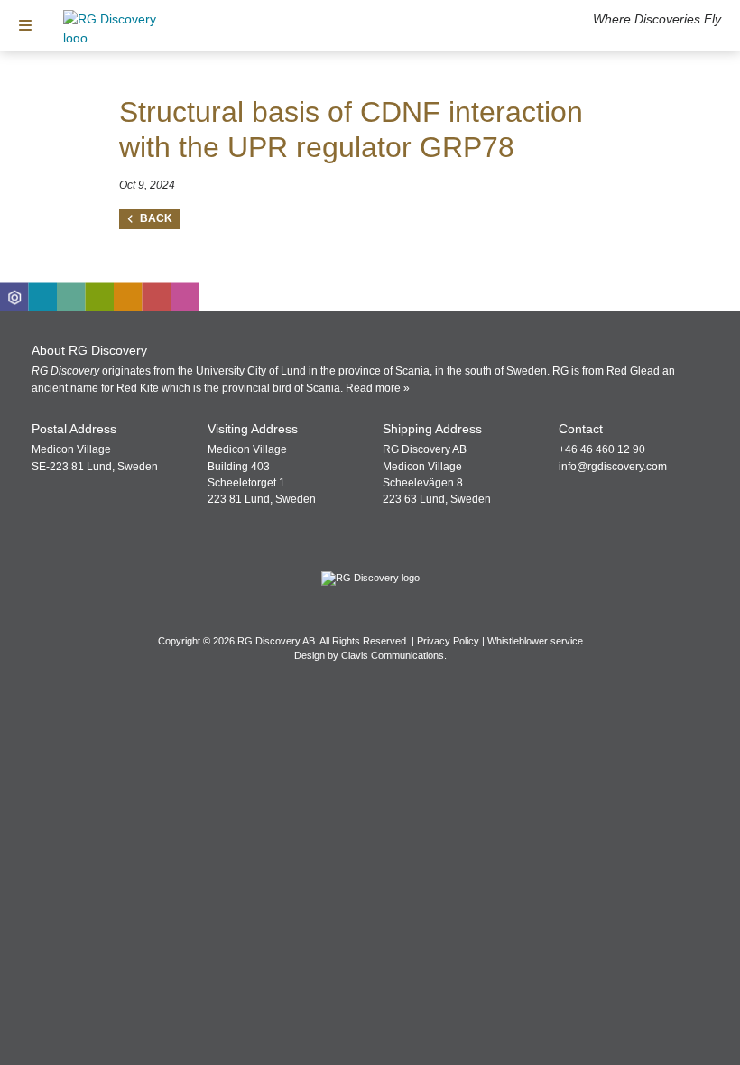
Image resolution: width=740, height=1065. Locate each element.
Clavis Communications (392, 655)
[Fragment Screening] (43, 296)
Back (156, 218)
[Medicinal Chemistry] (14, 296)
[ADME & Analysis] (185, 296)
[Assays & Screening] (128, 296)
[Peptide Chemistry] (100, 296)
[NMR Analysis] (157, 296)
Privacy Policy (448, 640)
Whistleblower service (535, 640)
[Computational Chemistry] (71, 296)
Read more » (378, 388)
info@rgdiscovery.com (613, 466)
